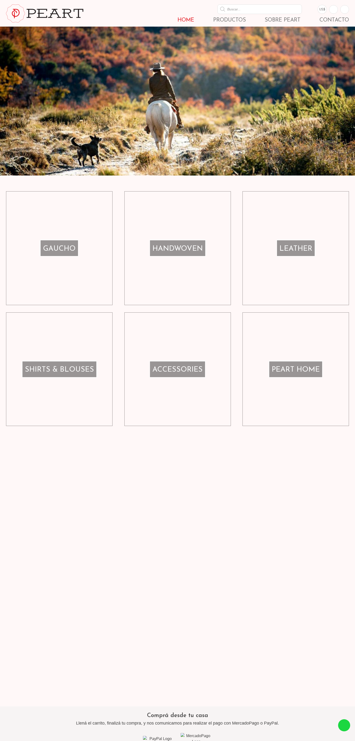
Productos (229, 20)
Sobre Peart (282, 20)
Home (186, 20)
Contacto (334, 20)
